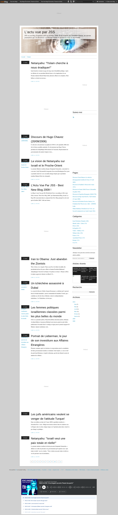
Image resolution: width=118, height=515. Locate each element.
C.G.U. (62, 469)
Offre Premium (82, 469)
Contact (29, 57)
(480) (81, 221)
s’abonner (44, 491)
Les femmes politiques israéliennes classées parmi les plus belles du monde (48, 312)
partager (54, 491)
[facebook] (68, 1)
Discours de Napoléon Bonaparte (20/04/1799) (84, 194)
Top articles (44, 469)
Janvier (76, 316)
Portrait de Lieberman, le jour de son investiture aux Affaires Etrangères (49, 340)
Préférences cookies (104, 469)
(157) (77, 228)
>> (60, 461)
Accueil (23, 57)
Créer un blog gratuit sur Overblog (34, 469)
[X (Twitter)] (71, 1)
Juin (75, 304)
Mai (75, 306)
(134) (76, 235)
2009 (74, 318)
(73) (75, 242)
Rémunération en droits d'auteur (72, 469)
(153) (78, 230)
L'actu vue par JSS (39, 32)
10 (54, 461)
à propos (63, 491)
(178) (80, 223)
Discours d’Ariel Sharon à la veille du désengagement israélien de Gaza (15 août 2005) (83, 179)
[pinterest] (74, 1)
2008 (74, 321)
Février (76, 314)
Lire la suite (35, 81)
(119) (79, 238)
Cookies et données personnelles (93, 469)
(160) (76, 226)
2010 (74, 302)
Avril (75, 309)
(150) (78, 233)
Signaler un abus (56, 469)
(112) (76, 240)
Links (74, 206)
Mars (75, 311)
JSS (16, 469)
